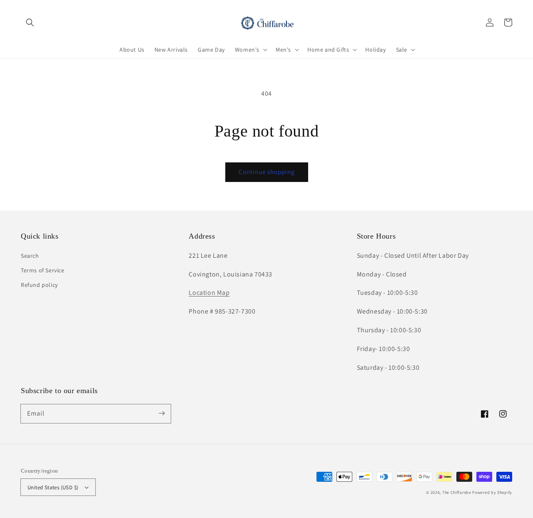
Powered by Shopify (492, 492)
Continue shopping (267, 172)
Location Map (209, 292)
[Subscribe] (161, 413)
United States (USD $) (52, 487)
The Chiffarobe (456, 492)
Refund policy (39, 285)
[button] (30, 22)
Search (30, 255)
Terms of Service (43, 270)
